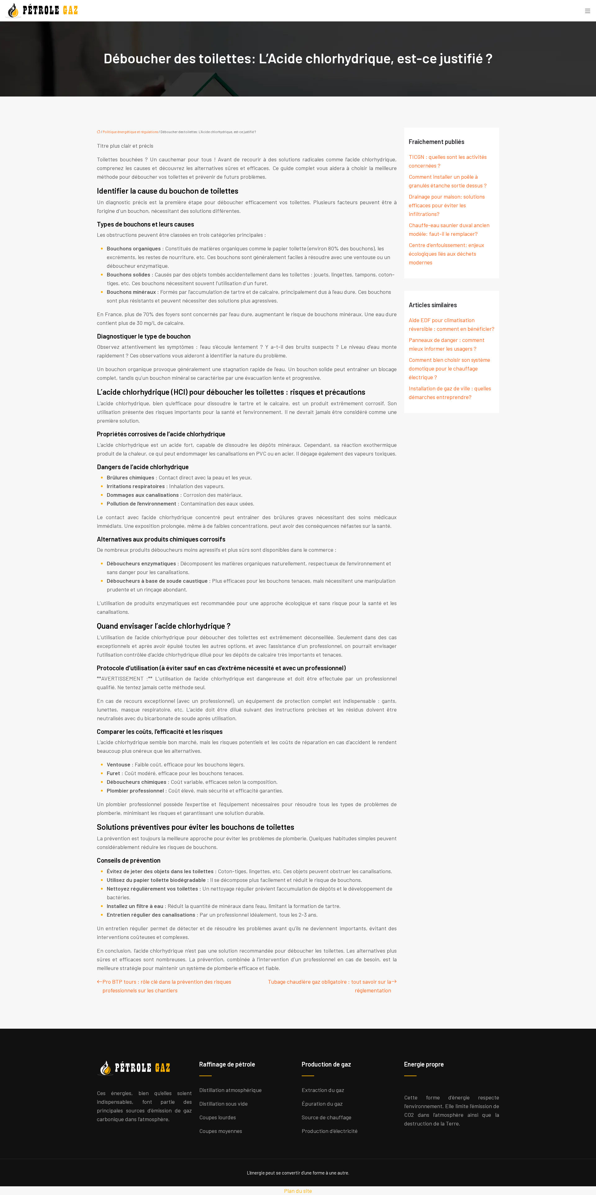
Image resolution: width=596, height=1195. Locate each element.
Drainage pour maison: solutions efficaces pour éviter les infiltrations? (447, 205)
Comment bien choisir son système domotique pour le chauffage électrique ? (449, 368)
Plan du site (298, 1190)
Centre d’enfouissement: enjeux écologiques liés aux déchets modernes (446, 253)
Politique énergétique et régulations (130, 132)
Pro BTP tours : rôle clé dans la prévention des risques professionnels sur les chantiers (166, 986)
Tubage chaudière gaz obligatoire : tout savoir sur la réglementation (329, 986)
